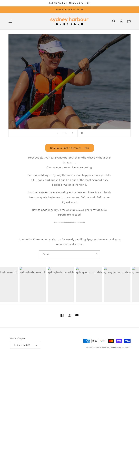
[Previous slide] (58, 133)
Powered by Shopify (122, 347)
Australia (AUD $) (22, 345)
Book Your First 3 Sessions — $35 (69, 148)
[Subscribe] (96, 254)
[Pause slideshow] (81, 133)
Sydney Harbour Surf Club (103, 347)
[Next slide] (72, 133)
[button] (10, 21)
